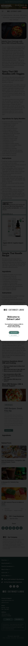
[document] (14, 323)
